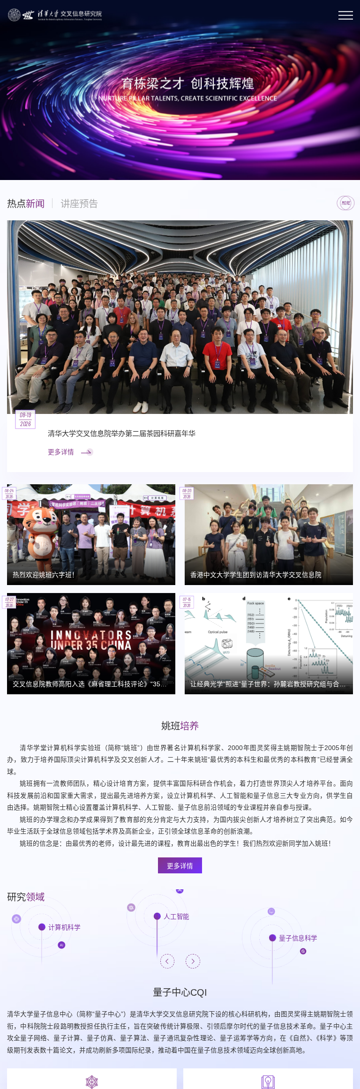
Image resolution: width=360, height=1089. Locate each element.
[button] (15, 157)
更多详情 (180, 866)
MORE (346, 203)
